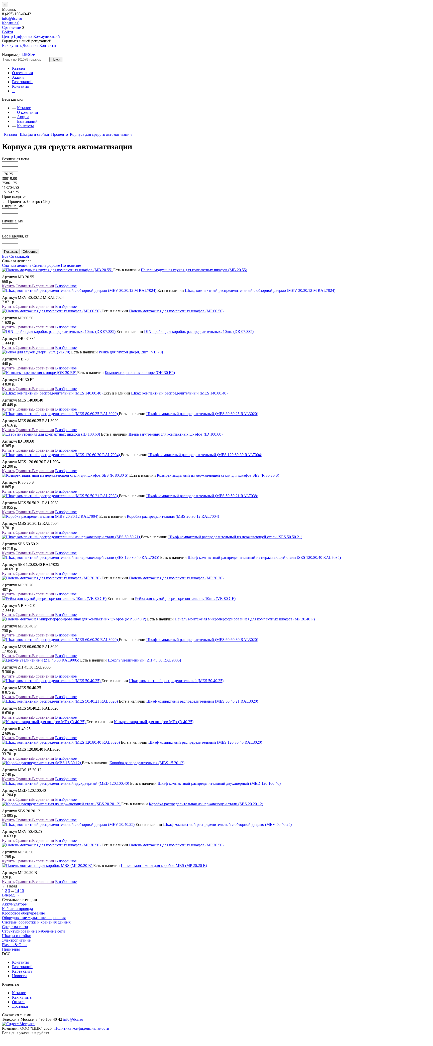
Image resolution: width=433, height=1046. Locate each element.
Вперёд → (11, 895)
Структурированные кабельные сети (33, 931)
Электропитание (16, 940)
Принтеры (11, 949)
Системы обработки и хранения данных (36, 922)
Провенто (59, 134)
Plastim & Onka (14, 945)
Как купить (22, 997)
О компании (22, 73)
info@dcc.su (12, 18)
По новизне (71, 265)
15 (22, 890)
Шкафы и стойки (34, 134)
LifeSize (28, 54)
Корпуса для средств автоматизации (101, 134)
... (13, 91)
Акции (18, 77)
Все (5, 256)
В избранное (66, 286)
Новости (19, 976)
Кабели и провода (17, 908)
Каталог (19, 68)
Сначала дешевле (16, 265)
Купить (8, 286)
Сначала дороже (46, 265)
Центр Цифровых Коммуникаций (31, 36)
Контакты (20, 86)
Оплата (18, 1002)
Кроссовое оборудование (23, 913)
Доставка (20, 1006)
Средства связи (15, 927)
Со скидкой (19, 256)
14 (17, 890)
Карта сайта (22, 971)
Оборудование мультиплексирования (34, 918)
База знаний (22, 82)
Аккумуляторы (15, 904)
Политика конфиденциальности (81, 1028)
